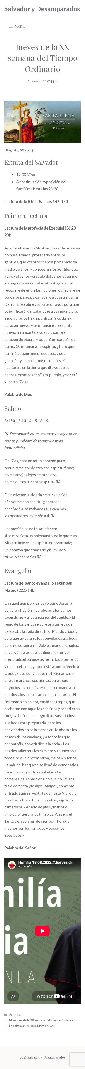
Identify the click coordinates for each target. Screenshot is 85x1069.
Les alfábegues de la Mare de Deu (32, 1026)
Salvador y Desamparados (42, 9)
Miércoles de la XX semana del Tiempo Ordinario (42, 1020)
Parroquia (15, 1014)
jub (55, 81)
